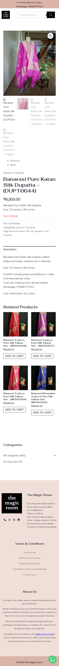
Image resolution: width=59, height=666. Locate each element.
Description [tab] (9, 249)
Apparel (7, 172)
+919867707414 (35, 6)
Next (13, 165)
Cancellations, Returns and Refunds (29, 569)
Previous (15, 160)
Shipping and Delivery (29, 563)
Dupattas (18, 172)
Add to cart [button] (14, 356)
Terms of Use (29, 552)
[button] (50, 36)
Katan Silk (24, 231)
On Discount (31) (12, 461)
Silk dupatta (36, 231)
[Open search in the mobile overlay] (36, 15)
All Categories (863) (14, 455)
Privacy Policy (29, 574)
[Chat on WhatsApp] (52, 659)
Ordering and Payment (29, 558)
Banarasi (13, 231)
